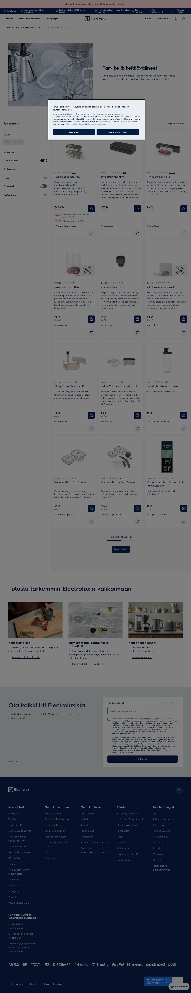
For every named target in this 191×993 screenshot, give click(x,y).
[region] (96, 119)
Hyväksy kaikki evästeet (117, 132)
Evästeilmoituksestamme (75, 124)
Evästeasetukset (74, 132)
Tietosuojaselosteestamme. (98, 124)
